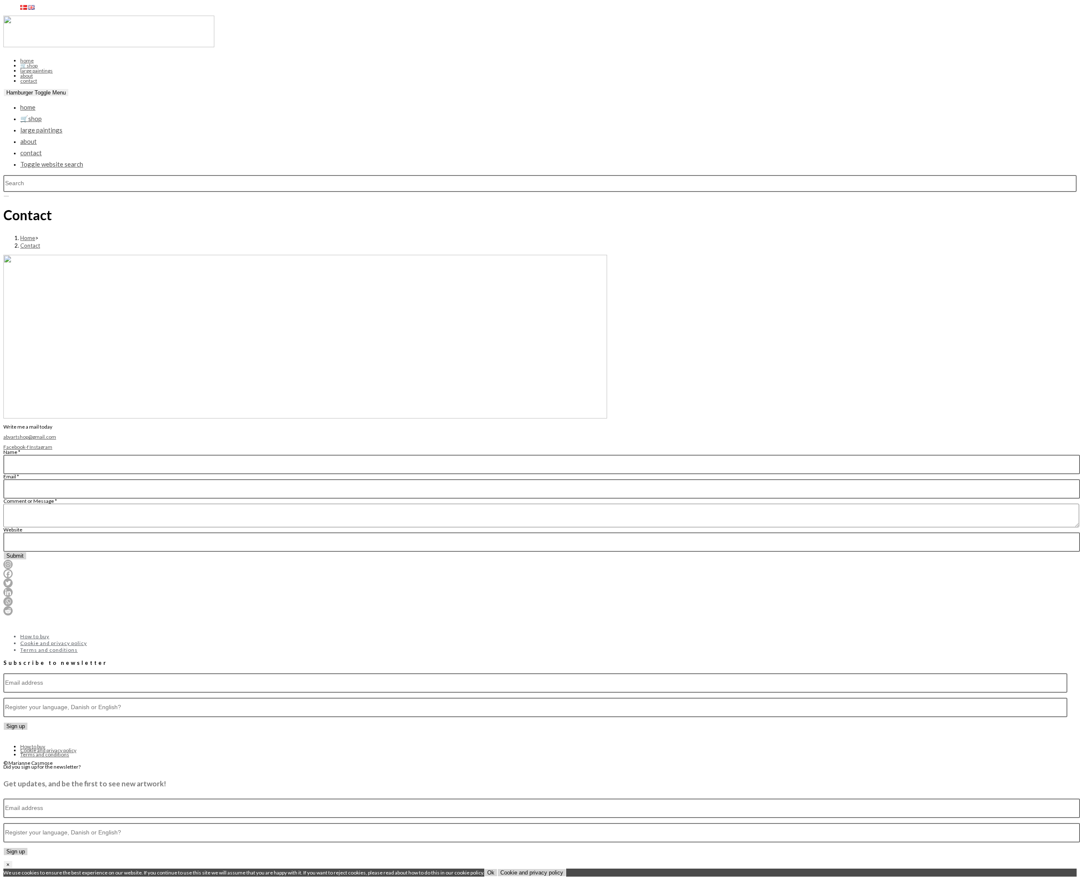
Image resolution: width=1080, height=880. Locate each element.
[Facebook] (8, 573)
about (26, 76)
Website (12, 529)
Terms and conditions (49, 650)
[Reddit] (8, 610)
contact (28, 81)
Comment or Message (30, 501)
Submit (15, 556)
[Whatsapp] (8, 601)
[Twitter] (8, 583)
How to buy (34, 636)
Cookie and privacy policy (53, 643)
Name (11, 452)
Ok (490, 872)
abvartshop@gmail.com (29, 437)
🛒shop (29, 65)
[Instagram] (8, 564)
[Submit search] (6, 196)
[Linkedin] (8, 592)
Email (11, 476)
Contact (30, 245)
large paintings (36, 70)
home (27, 60)
